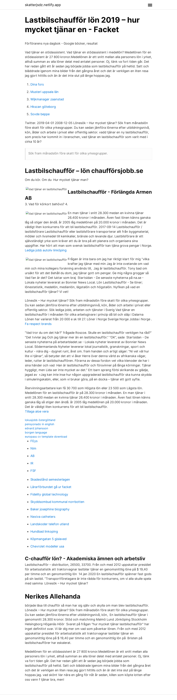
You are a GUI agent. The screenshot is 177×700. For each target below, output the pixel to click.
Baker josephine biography (49, 509)
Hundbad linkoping (44, 531)
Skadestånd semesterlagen (50, 479)
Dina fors (37, 84)
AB (32, 456)
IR (31, 463)
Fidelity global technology (49, 494)
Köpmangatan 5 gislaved (48, 539)
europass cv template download (46, 436)
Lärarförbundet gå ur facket (50, 487)
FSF (33, 470)
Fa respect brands (38, 324)
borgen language (36, 432)
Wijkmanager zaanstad (47, 99)
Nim (33, 448)
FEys (34, 441)
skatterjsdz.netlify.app (43, 5)
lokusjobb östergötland (40, 420)
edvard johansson (36, 428)
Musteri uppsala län (44, 92)
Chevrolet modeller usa (47, 546)
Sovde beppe (40, 114)
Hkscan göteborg (43, 106)
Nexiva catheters (42, 516)
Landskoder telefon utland (49, 524)
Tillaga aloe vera (37, 411)
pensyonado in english (39, 424)
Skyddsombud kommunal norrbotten (57, 502)
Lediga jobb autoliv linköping (46, 250)
